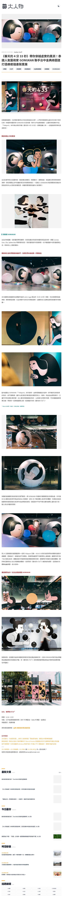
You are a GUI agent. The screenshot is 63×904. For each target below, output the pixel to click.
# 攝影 (39, 894)
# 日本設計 (54, 888)
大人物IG (22, 749)
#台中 (11, 69)
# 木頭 (39, 888)
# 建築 (54, 894)
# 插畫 (9, 888)
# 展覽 (24, 888)
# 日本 (9, 891)
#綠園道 (46, 69)
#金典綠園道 (37, 69)
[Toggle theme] (58, 6)
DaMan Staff (18, 52)
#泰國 (4, 69)
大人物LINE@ (31, 749)
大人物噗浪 (5, 749)
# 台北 (24, 891)
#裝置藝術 (27, 69)
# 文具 (39, 891)
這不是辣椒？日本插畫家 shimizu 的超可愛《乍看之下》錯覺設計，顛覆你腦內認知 (29, 744)
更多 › (60, 772)
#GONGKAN (56, 69)
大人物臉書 (14, 749)
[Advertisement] (31, 759)
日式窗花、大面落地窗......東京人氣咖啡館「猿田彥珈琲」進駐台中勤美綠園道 (27, 738)
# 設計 (9, 894)
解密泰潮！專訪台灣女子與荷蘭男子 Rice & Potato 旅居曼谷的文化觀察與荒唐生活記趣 (30, 741)
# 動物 (24, 894)
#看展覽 (18, 69)
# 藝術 (54, 891)
